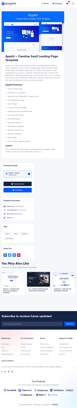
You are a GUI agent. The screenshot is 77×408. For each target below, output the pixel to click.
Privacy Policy (44, 344)
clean (7, 234)
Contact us (5, 351)
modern (24, 234)
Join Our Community (65, 351)
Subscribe (69, 324)
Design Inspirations (7, 354)
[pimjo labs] (54, 404)
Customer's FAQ (26, 351)
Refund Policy (44, 354)
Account (58, 3)
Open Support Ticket (65, 347)
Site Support (5, 344)
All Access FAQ (25, 354)
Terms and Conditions (47, 347)
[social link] (5, 255)
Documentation (64, 344)
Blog (3, 347)
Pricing (23, 347)
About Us (62, 354)
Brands (46, 3)
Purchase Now (19, 184)
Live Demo (19, 190)
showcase (9, 238)
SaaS (15, 234)
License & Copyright (46, 351)
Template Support (26, 344)
